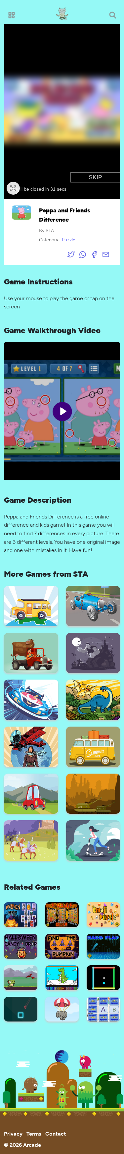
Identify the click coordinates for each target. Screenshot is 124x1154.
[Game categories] (11, 15)
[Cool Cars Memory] (93, 746)
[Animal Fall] (62, 1008)
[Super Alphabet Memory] (103, 1008)
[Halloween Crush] (62, 914)
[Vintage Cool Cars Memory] (93, 605)
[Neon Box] (20, 1008)
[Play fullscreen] (13, 188)
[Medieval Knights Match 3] (31, 840)
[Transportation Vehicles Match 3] (31, 793)
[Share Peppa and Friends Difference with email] (106, 254)
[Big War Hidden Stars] (93, 793)
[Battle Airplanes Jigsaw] (31, 746)
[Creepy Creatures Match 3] (93, 652)
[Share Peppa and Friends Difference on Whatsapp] (83, 254)
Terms (33, 1133)
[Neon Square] (103, 977)
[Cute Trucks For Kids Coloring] (31, 652)
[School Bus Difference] (31, 605)
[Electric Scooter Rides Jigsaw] (93, 840)
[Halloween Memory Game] (20, 914)
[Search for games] (112, 15)
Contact (55, 1133)
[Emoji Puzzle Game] (103, 914)
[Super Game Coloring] (62, 977)
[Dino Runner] (20, 977)
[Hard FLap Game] (103, 945)
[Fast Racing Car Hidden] (31, 699)
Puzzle (68, 239)
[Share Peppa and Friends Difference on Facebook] (94, 254)
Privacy (13, 1133)
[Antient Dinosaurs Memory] (93, 699)
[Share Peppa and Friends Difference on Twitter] (71, 254)
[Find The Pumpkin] (62, 945)
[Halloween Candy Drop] (20, 945)
